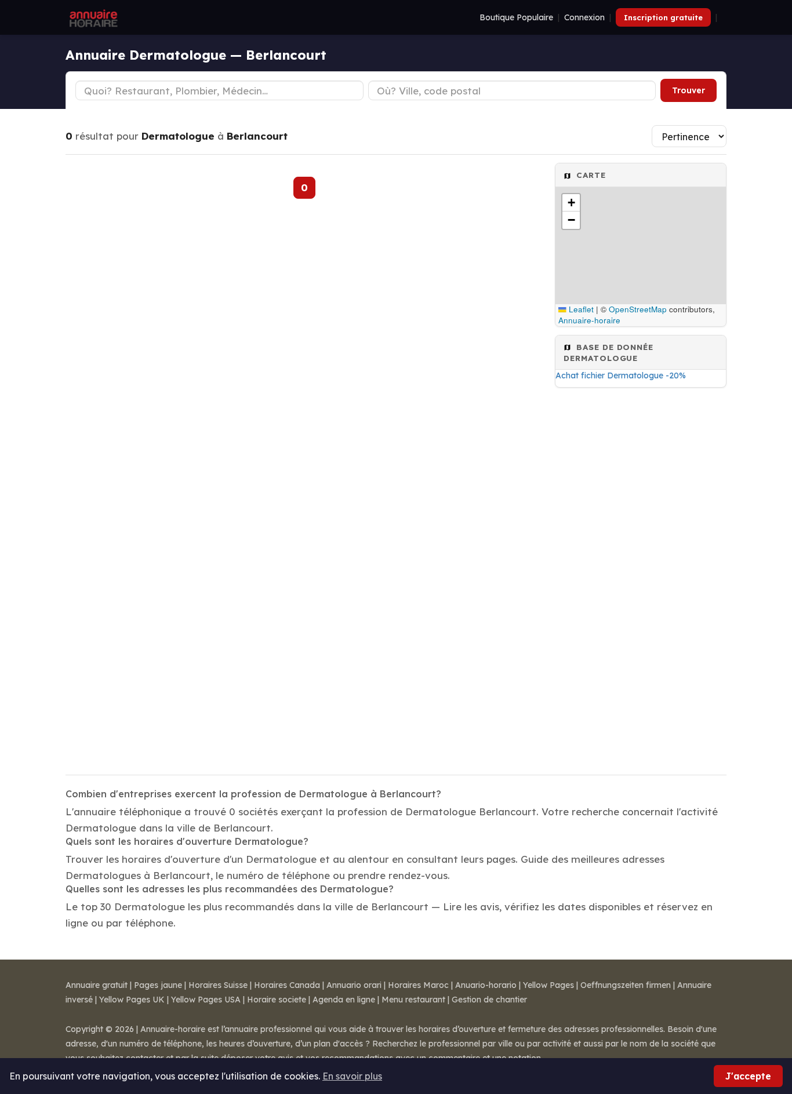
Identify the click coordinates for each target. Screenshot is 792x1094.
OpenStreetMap (638, 309)
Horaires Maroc (418, 985)
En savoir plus (352, 1076)
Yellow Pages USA (206, 999)
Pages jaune (158, 985)
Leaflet (580, 309)
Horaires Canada (287, 985)
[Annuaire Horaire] (92, 17)
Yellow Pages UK (132, 999)
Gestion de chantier (489, 999)
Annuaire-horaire (589, 320)
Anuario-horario (486, 985)
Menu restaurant (413, 999)
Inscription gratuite (663, 17)
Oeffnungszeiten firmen (625, 985)
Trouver (688, 90)
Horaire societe (276, 999)
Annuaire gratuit (97, 985)
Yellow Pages (548, 985)
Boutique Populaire (516, 17)
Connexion (584, 17)
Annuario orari (354, 985)
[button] (571, 202)
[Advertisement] (640, 578)
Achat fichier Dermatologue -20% (620, 375)
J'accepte (748, 1076)
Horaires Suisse (218, 985)
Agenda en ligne (344, 999)
